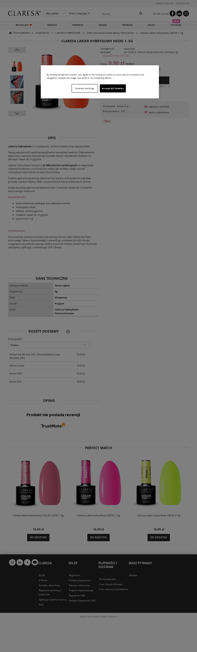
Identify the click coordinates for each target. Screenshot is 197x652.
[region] (100, 81)
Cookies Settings (84, 88)
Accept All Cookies (113, 88)
